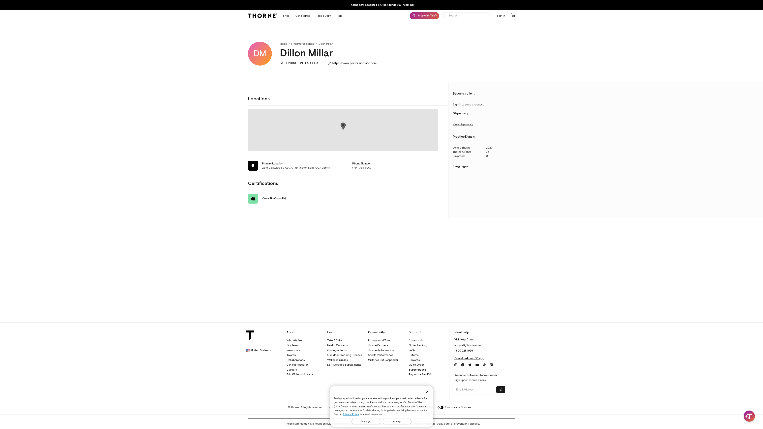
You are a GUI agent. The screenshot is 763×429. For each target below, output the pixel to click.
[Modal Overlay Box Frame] (41, 386)
